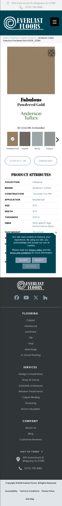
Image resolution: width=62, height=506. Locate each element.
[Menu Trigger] (54, 21)
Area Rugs (31, 349)
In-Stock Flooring (31, 355)
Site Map (30, 499)
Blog (30, 433)
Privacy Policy (48, 491)
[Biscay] (37, 139)
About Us (30, 427)
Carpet (23, 38)
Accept (23, 260)
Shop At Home (30, 379)
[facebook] (17, 297)
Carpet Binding (31, 397)
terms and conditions (20, 252)
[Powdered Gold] (12, 139)
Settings (31, 266)
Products (32, 38)
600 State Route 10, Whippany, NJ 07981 (33, 3)
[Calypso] (50, 139)
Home (6, 38)
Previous (4, 138)
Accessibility (11, 491)
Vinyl (30, 343)
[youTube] (26, 297)
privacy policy (35, 250)
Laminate (30, 331)
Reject (39, 260)
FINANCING (45, 161)
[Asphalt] (25, 139)
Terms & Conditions (29, 491)
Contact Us (18, 161)
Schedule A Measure (31, 385)
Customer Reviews (31, 439)
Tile (31, 337)
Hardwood (31, 326)
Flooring (14, 38)
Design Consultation (31, 374)
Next (57, 138)
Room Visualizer (30, 409)
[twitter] (36, 297)
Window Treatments (31, 391)
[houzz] (45, 297)
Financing (30, 403)
